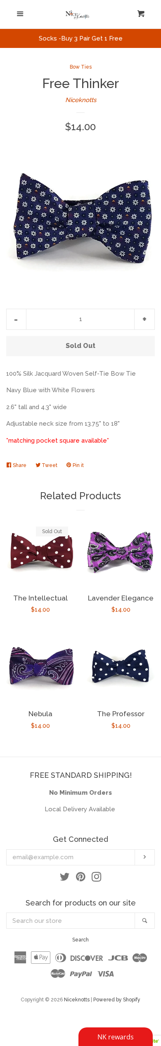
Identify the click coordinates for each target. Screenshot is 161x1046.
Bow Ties (81, 67)
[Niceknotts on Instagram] (97, 878)
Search (80, 940)
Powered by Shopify (116, 1000)
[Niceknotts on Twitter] (65, 878)
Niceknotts (80, 100)
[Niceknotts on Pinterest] (81, 878)
